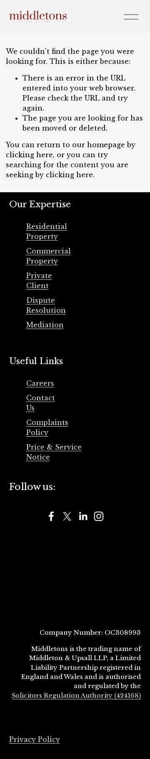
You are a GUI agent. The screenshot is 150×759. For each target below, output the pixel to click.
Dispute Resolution (46, 305)
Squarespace (123, 724)
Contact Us (40, 403)
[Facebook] (51, 516)
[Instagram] (99, 516)
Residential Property (46, 231)
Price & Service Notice (54, 452)
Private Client (39, 280)
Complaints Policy (47, 427)
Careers (40, 383)
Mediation (45, 325)
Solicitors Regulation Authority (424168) (76, 695)
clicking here (29, 155)
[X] (67, 516)
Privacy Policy (34, 739)
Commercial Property (48, 256)
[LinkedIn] (83, 516)
